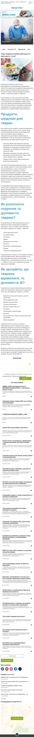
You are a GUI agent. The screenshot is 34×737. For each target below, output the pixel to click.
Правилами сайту (27, 374)
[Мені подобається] (31, 396)
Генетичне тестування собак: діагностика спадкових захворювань (16, 522)
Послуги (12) (12, 49)
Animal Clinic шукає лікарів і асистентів (14, 427)
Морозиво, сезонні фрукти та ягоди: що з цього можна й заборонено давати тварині (16, 577)
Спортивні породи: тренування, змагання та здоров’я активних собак (16, 469)
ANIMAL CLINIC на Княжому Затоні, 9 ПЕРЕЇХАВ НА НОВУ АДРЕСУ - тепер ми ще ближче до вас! (16, 388)
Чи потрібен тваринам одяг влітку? (13, 616)
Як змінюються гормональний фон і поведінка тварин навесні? (14, 643)
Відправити (25, 378)
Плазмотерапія (6, 41)
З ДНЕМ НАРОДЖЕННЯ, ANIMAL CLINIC (14, 414)
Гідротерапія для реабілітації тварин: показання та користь (14, 509)
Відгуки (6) (21, 49)
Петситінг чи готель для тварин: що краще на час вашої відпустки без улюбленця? (17, 482)
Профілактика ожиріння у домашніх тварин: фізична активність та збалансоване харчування (16, 537)
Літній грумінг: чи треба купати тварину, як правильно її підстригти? (16, 590)
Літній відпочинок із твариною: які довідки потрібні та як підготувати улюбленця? (16, 604)
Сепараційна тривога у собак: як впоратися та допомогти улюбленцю (17, 495)
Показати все (12, 656)
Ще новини (3, 698)
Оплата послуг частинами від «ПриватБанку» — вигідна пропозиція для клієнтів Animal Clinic (16, 442)
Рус (30, 2)
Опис (3, 49)
